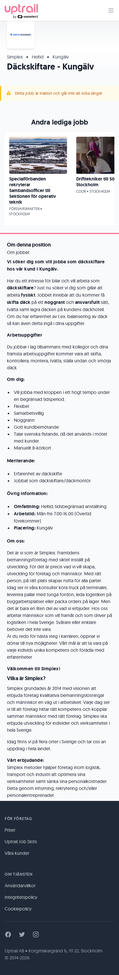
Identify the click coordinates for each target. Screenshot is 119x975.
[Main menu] (111, 10)
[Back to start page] (21, 10)
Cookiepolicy (18, 909)
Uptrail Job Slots (21, 841)
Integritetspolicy (21, 897)
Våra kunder (17, 853)
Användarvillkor (20, 885)
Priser (10, 830)
